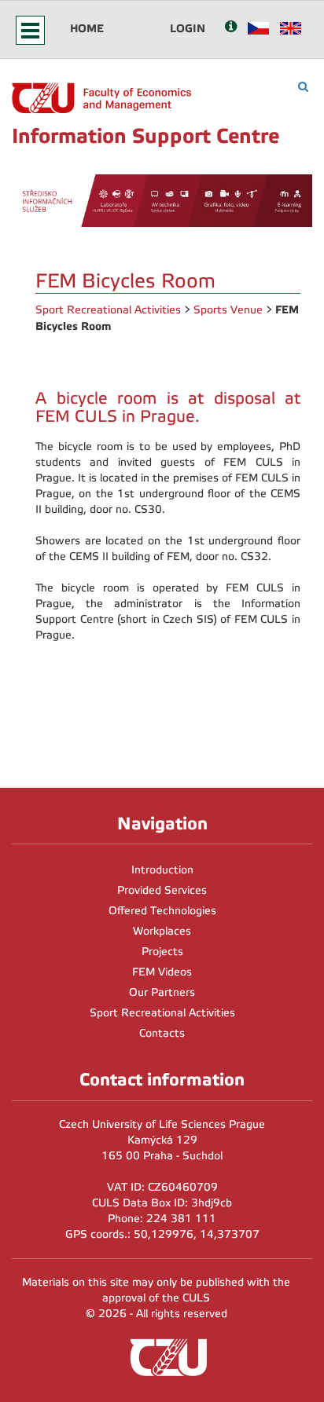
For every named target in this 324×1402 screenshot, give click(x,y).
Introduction (162, 870)
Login (187, 28)
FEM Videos (162, 972)
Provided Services (162, 890)
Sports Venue (228, 310)
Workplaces (162, 931)
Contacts (162, 1033)
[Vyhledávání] (303, 87)
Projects (162, 951)
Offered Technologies (162, 911)
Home (87, 28)
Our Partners (162, 992)
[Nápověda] (231, 28)
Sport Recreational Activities (108, 310)
